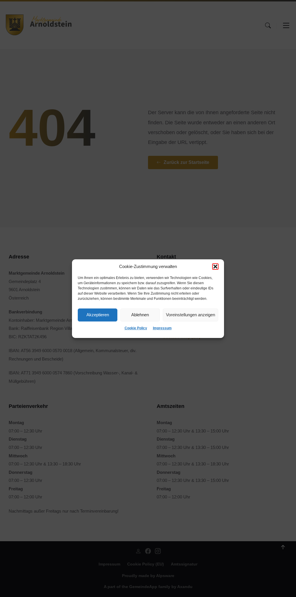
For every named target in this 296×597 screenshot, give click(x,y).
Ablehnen (140, 314)
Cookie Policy (136, 328)
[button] (215, 266)
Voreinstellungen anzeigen (190, 314)
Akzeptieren (97, 314)
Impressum (162, 328)
